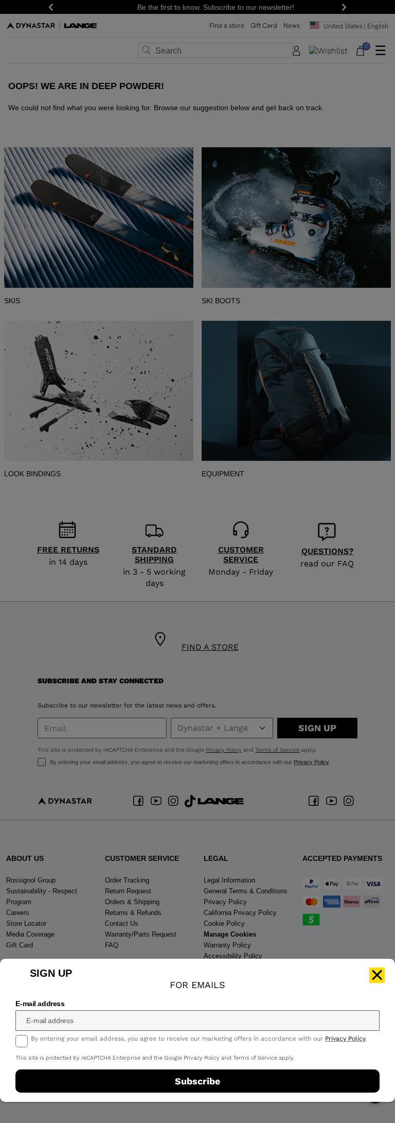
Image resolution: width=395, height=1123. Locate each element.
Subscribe (197, 1081)
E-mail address (39, 1003)
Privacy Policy (345, 1038)
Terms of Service (255, 1058)
